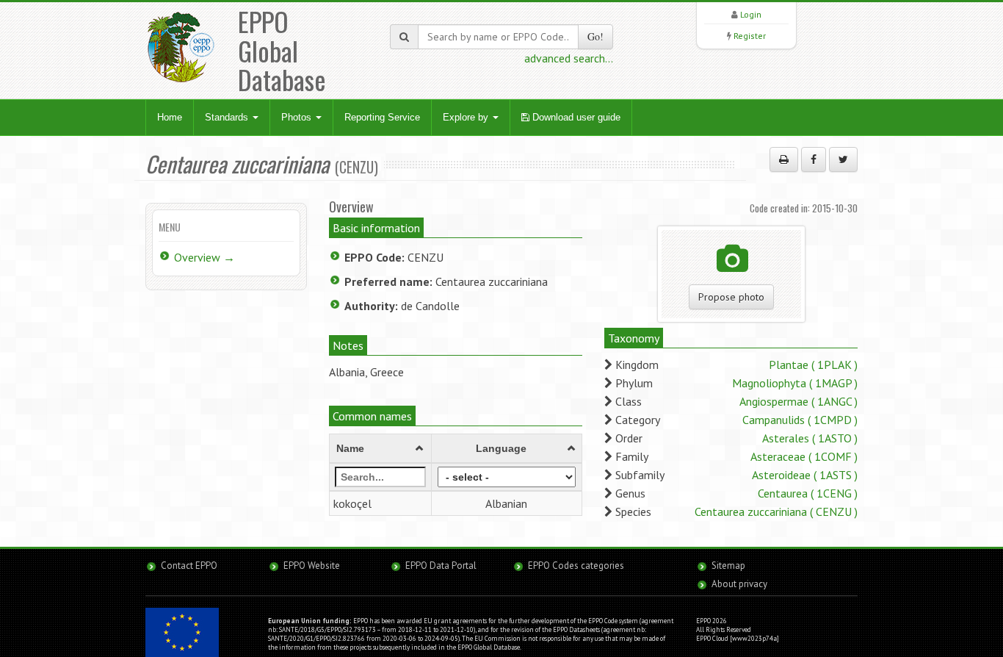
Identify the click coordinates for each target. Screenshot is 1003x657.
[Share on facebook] (813, 159)
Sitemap (728, 565)
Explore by (467, 117)
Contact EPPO (189, 565)
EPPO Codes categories (576, 565)
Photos (297, 117)
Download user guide (574, 117)
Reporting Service (382, 117)
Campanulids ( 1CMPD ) (800, 419)
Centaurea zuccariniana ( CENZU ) (776, 511)
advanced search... (568, 58)
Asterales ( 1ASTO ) (810, 438)
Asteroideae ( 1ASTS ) (805, 474)
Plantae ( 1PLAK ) (813, 364)
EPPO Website (311, 565)
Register (750, 35)
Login (750, 14)
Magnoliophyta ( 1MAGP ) (795, 383)
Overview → (204, 257)
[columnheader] (381, 448)
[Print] (784, 159)
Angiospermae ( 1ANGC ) (798, 401)
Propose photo (731, 297)
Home (169, 117)
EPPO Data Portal (441, 565)
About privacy (739, 584)
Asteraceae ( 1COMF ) (804, 456)
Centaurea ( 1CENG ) (808, 493)
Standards (228, 117)
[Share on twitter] (843, 159)
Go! (595, 36)
